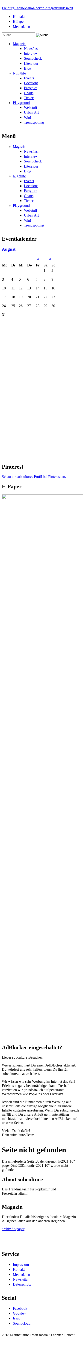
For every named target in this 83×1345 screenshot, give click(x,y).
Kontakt (19, 17)
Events (29, 78)
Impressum (21, 1265)
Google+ (19, 1313)
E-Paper (19, 21)
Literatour (31, 63)
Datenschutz (22, 1284)
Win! (27, 118)
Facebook (20, 1308)
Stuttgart (50, 8)
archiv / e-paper (13, 1229)
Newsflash (31, 49)
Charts (28, 93)
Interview (31, 53)
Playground (21, 103)
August (8, 249)
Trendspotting (34, 122)
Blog (27, 68)
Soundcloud (21, 1323)
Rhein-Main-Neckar (29, 8)
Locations (31, 83)
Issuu (17, 1318)
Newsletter (21, 1279)
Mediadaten (21, 27)
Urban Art (31, 112)
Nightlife (19, 73)
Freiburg (8, 8)
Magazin (19, 44)
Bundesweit (64, 8)
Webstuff (30, 108)
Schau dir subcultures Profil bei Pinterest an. (34, 477)
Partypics (30, 88)
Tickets (29, 98)
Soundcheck (33, 58)
